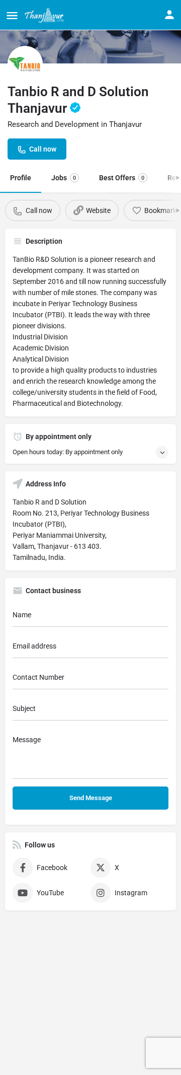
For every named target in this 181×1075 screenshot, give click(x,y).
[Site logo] (45, 15)
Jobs (63, 178)
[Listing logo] (25, 63)
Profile (20, 178)
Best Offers (121, 178)
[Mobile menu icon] (12, 15)
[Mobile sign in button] (169, 14)
